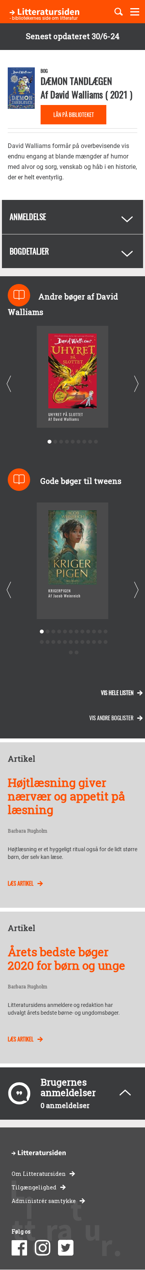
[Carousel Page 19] (77, 642)
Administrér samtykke (44, 1201)
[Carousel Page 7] (84, 442)
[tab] (72, 217)
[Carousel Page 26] (77, 653)
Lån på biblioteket (73, 114)
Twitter (65, 1248)
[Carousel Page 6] (78, 442)
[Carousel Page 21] (88, 642)
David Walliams (76, 94)
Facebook (19, 1248)
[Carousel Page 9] (96, 442)
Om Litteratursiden (39, 1173)
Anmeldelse (28, 216)
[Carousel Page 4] (67, 442)
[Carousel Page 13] (42, 642)
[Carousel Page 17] (65, 642)
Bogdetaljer (29, 251)
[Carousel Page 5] (72, 442)
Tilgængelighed (34, 1187)
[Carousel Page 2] (55, 442)
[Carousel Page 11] (100, 632)
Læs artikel (21, 883)
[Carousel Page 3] (61, 442)
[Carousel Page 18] (71, 642)
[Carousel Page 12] (106, 632)
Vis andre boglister (111, 718)
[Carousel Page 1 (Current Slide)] (49, 442)
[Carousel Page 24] (106, 642)
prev (9, 384)
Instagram (42, 1248)
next (136, 384)
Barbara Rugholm (27, 831)
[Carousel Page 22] (94, 642)
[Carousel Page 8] (90, 442)
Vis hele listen (117, 692)
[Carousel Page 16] (59, 642)
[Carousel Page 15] (53, 642)
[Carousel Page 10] (94, 632)
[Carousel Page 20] (82, 642)
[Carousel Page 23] (100, 642)
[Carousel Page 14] (48, 642)
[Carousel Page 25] (71, 653)
